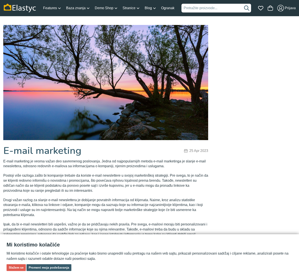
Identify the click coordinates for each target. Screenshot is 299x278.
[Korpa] (270, 8)
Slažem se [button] (16, 267)
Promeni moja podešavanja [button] (49, 267)
